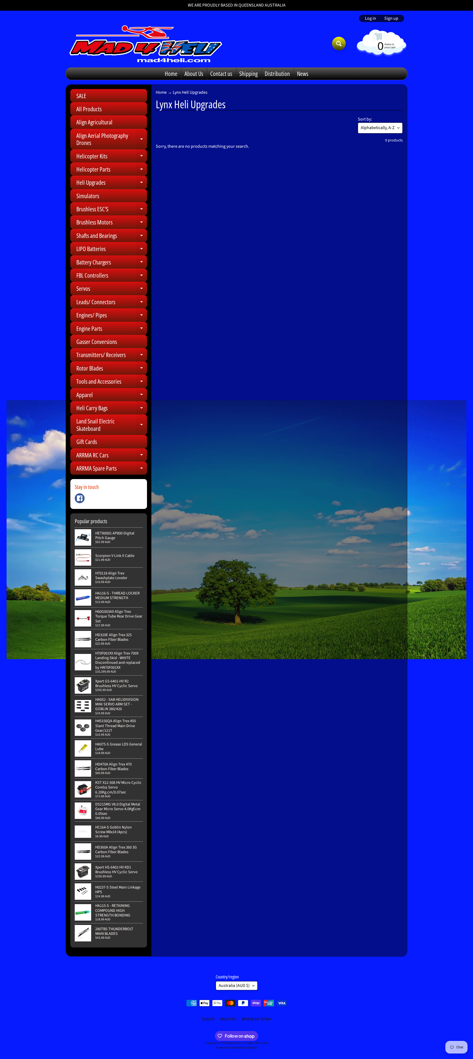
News (302, 73)
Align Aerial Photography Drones (111, 139)
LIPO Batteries (111, 249)
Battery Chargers (111, 263)
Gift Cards (86, 441)
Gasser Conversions (96, 341)
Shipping (248, 73)
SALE (81, 96)
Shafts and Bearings (111, 236)
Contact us (221, 73)
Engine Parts (111, 329)
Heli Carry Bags (111, 409)
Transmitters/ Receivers (111, 356)
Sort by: (365, 119)
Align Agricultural (94, 122)
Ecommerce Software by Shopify (236, 1048)
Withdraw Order (257, 1019)
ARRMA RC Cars (111, 456)
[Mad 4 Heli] (146, 43)
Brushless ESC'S (111, 210)
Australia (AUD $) (234, 986)
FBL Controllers (111, 276)
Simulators (87, 196)
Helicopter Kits (111, 157)
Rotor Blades (111, 369)
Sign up (391, 18)
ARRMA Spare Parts (111, 469)
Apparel (111, 396)
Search (208, 1019)
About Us (193, 73)
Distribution (277, 73)
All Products (89, 109)
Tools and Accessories (111, 382)
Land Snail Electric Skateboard (111, 425)
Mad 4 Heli (234, 1043)
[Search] (339, 43)
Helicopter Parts (111, 170)
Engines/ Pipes (111, 316)
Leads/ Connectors (111, 303)
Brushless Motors (111, 223)
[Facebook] (80, 498)
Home (171, 73)
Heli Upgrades (111, 183)
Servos (111, 289)
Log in (370, 18)
